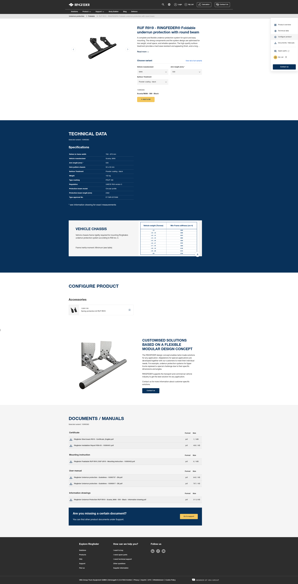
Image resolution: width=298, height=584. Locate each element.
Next (125, 40)
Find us (82, 568)
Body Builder (114, 12)
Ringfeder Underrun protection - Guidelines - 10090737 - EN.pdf (98, 477)
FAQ (80, 559)
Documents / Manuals (286, 43)
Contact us (284, 67)
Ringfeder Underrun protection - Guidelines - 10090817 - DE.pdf (98, 484)
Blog (125, 12)
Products (82, 555)
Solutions (74, 12)
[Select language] (169, 5)
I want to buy (118, 550)
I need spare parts (120, 555)
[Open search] (163, 5)
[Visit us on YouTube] (163, 551)
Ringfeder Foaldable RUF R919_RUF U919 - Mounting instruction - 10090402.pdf (104, 461)
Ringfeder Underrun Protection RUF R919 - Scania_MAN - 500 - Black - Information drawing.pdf (110, 500)
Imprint (143, 580)
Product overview (284, 25)
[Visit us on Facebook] (158, 551)
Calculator (206, 4)
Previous (76, 40)
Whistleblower (158, 580)
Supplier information (120, 568)
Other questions (119, 564)
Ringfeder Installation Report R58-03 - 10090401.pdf (94, 445)
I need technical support (122, 559)
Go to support (189, 516)
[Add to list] (129, 310)
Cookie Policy (170, 580)
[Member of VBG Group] (205, 580)
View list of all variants (194, 61)
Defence (134, 12)
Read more (142, 52)
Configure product (284, 37)
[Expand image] (197, 256)
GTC (149, 580)
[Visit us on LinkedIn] (152, 551)
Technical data (283, 31)
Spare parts (282, 51)
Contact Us (224, 4)
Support (99, 12)
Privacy (136, 580)
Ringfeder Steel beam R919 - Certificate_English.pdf (93, 439)
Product (86, 12)
